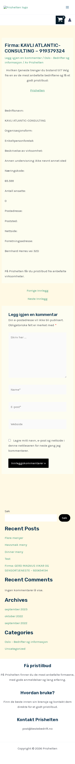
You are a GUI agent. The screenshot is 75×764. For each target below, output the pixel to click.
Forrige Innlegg (37, 290)
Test (7, 559)
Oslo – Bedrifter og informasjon (26, 642)
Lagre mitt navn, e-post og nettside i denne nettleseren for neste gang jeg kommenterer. (36, 445)
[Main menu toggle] (67, 7)
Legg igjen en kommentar (23, 58)
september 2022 (16, 623)
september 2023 (16, 609)
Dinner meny (14, 552)
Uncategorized (15, 648)
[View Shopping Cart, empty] (60, 20)
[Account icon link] (69, 20)
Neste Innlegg (38, 298)
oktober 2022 (14, 616)
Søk (7, 511)
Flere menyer (14, 538)
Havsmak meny (16, 545)
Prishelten (37, 90)
